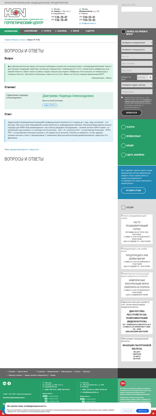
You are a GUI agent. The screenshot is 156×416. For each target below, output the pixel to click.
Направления (53, 371)
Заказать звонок (15, 375)
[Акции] (112, 21)
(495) (88, 389)
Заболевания (66, 371)
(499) (51, 389)
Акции (130, 145)
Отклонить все (127, 411)
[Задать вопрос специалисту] (112, 15)
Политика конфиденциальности (14, 397)
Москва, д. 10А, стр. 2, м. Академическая (61, 11)
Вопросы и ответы (19, 40)
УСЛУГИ (47, 31)
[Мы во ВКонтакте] (4, 383)
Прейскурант (133, 136)
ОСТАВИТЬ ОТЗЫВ (133, 190)
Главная (7, 40)
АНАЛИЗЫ (62, 31)
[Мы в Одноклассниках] (9, 383)
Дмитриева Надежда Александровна (68, 96)
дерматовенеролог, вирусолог (24, 149)
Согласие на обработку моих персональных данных (138, 100)
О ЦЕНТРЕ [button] (90, 31)
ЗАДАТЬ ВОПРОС (50, 105)
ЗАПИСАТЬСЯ (131, 113)
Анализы (86, 371)
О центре (41, 371)
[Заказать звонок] (112, 10)
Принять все (143, 411)
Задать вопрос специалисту (36, 375)
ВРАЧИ (76, 31)
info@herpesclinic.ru (88, 23)
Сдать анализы (135, 154)
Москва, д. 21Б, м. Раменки (89, 11)
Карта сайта (23, 371)
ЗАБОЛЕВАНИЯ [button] (30, 31)
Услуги (130, 127)
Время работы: (48, 393)
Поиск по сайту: (128, 5)
